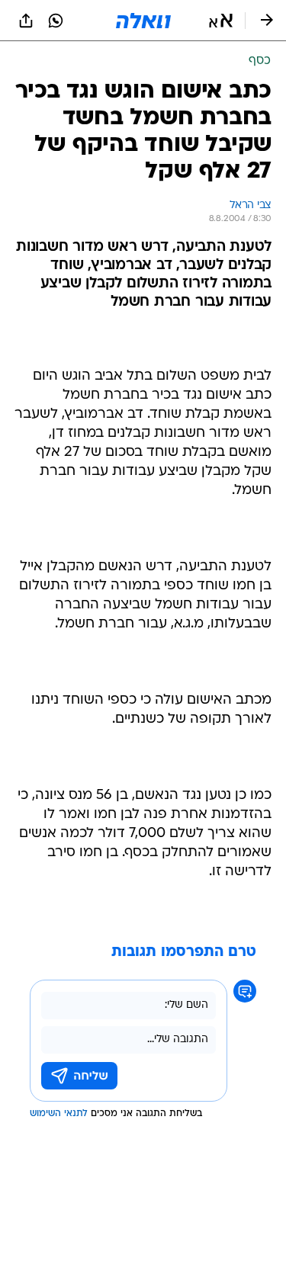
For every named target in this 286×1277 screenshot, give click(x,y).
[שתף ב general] (26, 20)
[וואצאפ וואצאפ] (55, 20)
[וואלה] (143, 20)
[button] (221, 20)
